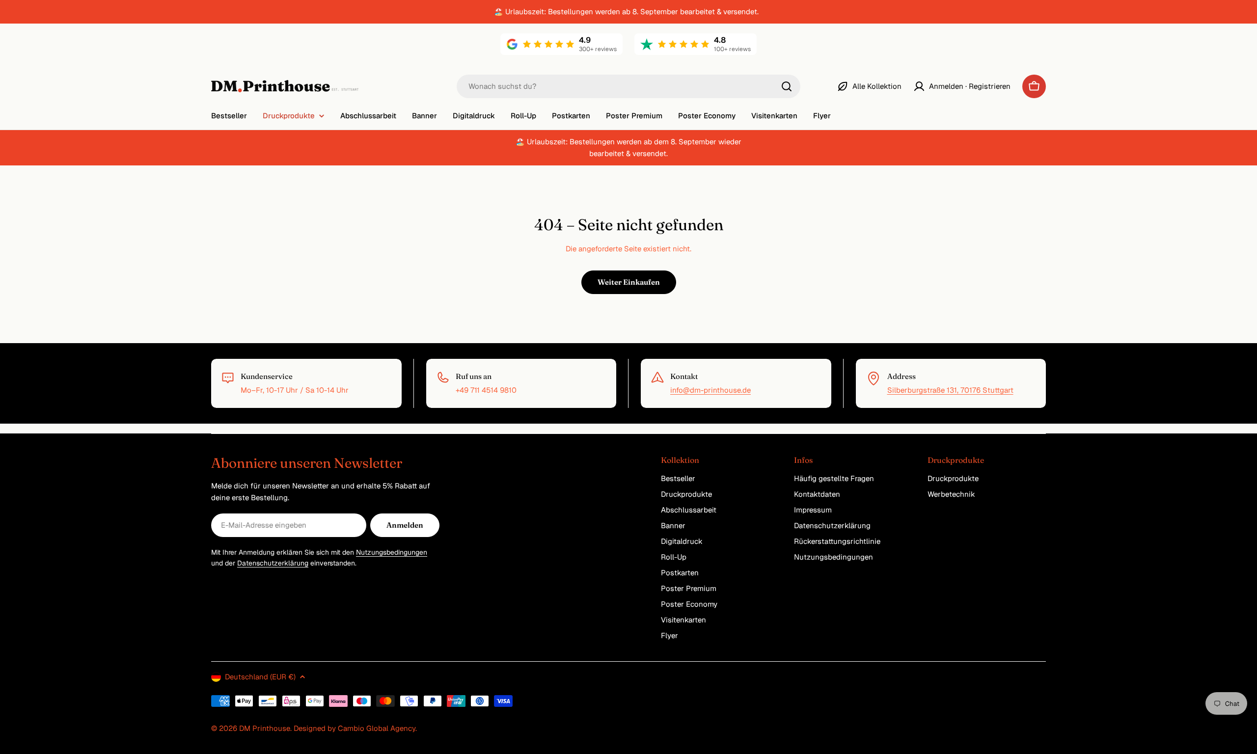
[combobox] (628, 86)
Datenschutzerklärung (272, 563)
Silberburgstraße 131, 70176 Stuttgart (950, 390)
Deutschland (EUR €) (260, 676)
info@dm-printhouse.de (710, 390)
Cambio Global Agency (376, 728)
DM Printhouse (264, 728)
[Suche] (786, 86)
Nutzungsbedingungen (391, 552)
